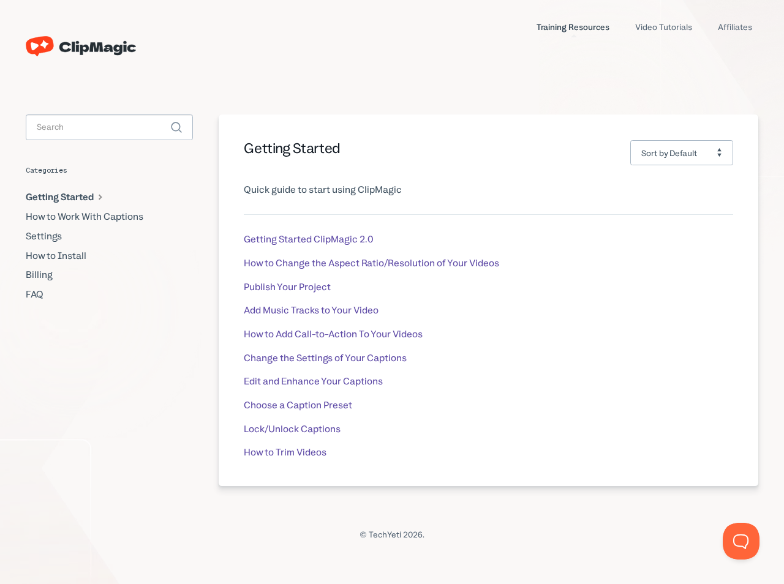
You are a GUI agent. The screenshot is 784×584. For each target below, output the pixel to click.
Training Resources (573, 27)
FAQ (34, 294)
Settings (44, 236)
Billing (39, 275)
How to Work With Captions (84, 217)
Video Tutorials (663, 27)
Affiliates (735, 27)
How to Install (56, 256)
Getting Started (61, 197)
